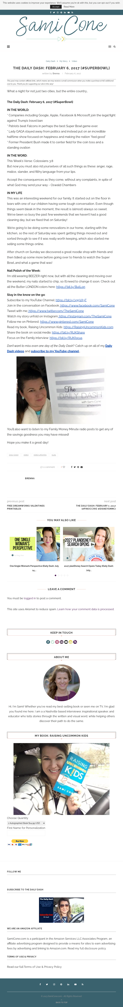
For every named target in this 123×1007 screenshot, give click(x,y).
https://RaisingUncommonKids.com (88, 327)
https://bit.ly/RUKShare (68, 332)
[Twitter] (52, 642)
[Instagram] (70, 642)
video (26, 455)
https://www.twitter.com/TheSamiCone (56, 311)
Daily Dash (50, 61)
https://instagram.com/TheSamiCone (85, 316)
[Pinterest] (57, 642)
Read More (69, 7)
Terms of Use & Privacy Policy (43, 966)
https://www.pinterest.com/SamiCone (67, 321)
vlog (54, 455)
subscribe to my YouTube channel (55, 351)
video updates (40, 455)
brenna (56, 73)
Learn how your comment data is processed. (85, 609)
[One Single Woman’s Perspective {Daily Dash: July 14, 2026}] (34, 544)
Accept (55, 7)
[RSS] (75, 642)
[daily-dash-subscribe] (61, 910)
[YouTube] (66, 642)
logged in (30, 598)
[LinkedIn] (61, 642)
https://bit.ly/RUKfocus (66, 338)
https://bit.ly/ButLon (70, 287)
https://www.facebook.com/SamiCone (87, 305)
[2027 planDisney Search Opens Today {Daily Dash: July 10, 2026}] (88, 544)
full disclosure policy (93, 948)
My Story (64, 61)
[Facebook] (48, 642)
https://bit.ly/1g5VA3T (71, 300)
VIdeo (74, 61)
